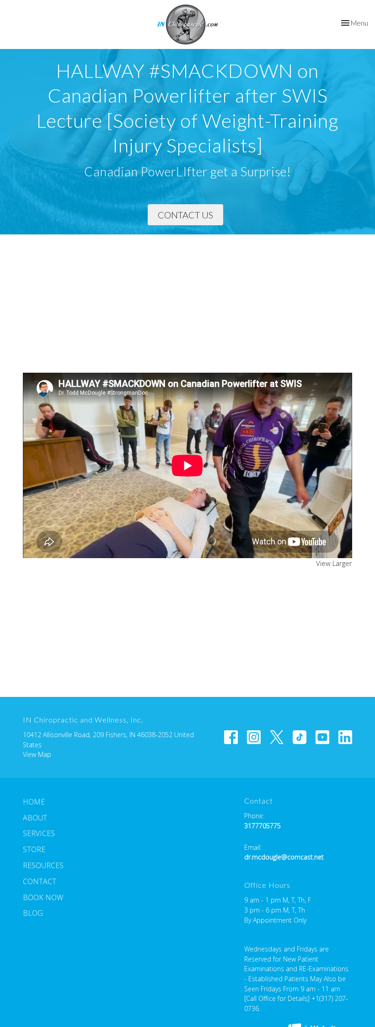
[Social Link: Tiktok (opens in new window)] (299, 737)
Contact (39, 881)
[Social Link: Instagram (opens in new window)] (254, 737)
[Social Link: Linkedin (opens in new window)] (345, 737)
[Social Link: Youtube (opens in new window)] (322, 737)
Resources (43, 865)
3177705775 (262, 825)
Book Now (43, 897)
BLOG (33, 913)
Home (34, 802)
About (35, 818)
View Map (37, 754)
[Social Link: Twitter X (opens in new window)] (277, 737)
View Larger (334, 563)
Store (34, 849)
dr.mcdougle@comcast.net (284, 857)
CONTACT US (185, 214)
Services (39, 833)
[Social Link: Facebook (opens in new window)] (231, 737)
